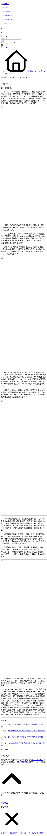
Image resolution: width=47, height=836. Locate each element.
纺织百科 (13, 833)
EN (5, 32)
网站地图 (4, 803)
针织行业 (4, 833)
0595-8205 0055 (37, 760)
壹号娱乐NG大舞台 (35, 71)
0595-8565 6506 (23, 762)
